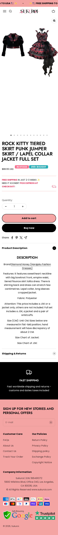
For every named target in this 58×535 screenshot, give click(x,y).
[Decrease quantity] (6, 206)
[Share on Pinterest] (16, 237)
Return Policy (39, 440)
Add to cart (29, 218)
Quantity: (7, 200)
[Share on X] (21, 237)
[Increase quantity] (22, 206)
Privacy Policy (40, 445)
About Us (8, 445)
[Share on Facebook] (12, 237)
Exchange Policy (41, 456)
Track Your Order (13, 456)
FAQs (6, 440)
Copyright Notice (42, 462)
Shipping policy (41, 451)
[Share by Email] (25, 237)
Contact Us (9, 451)
